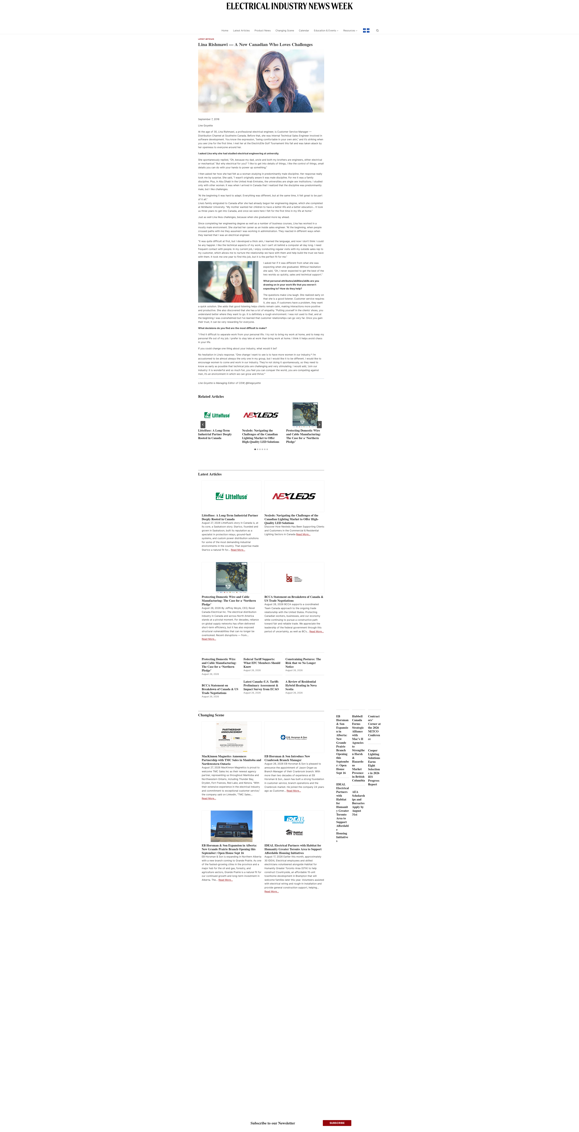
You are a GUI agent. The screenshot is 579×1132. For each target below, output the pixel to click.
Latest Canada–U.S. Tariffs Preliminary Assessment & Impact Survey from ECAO (261, 685)
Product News (263, 30)
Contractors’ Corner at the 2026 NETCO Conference (374, 727)
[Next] (319, 424)
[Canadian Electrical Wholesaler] (208, 30)
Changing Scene (284, 30)
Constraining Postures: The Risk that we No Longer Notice (303, 662)
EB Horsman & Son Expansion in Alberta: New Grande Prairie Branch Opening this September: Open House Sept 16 (229, 849)
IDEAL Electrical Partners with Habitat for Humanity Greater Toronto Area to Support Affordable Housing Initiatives (293, 849)
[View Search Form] (377, 30)
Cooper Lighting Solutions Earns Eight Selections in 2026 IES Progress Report (374, 767)
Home (224, 30)
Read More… (238, 549)
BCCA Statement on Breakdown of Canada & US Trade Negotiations (293, 598)
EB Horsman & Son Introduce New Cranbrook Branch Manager (287, 758)
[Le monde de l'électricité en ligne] (366, 30)
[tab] (255, 449)
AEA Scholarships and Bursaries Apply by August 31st (358, 803)
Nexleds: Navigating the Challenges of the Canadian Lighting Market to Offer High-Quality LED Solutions (260, 436)
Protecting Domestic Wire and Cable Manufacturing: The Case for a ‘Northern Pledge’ (303, 436)
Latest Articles (241, 30)
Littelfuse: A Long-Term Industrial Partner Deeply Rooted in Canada (215, 434)
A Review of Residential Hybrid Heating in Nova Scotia (301, 685)
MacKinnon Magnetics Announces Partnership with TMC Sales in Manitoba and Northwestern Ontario (231, 760)
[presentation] (217, 415)
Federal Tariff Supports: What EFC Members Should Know (262, 662)
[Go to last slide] (203, 424)
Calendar (304, 30)
